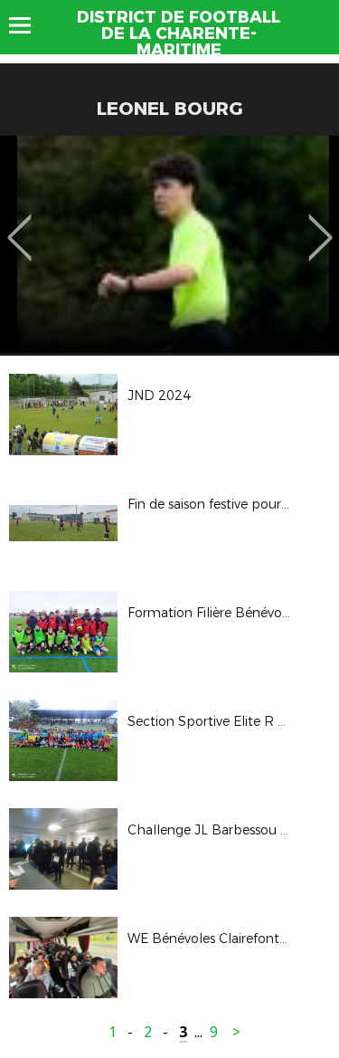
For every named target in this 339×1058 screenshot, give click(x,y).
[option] (169, 244)
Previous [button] (19, 224)
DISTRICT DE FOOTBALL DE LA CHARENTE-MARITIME (178, 33)
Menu (28, 25)
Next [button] (320, 224)
